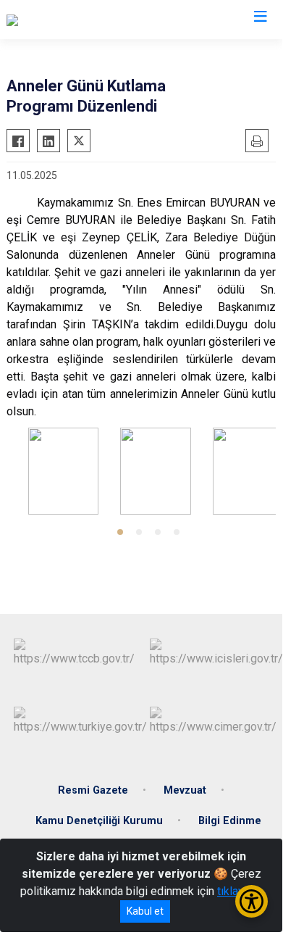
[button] (120, 532)
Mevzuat (185, 790)
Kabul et (145, 911)
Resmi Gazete (93, 790)
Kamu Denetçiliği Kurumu (99, 821)
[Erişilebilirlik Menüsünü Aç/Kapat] (251, 901)
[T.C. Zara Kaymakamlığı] (64, 19)
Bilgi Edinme (229, 821)
